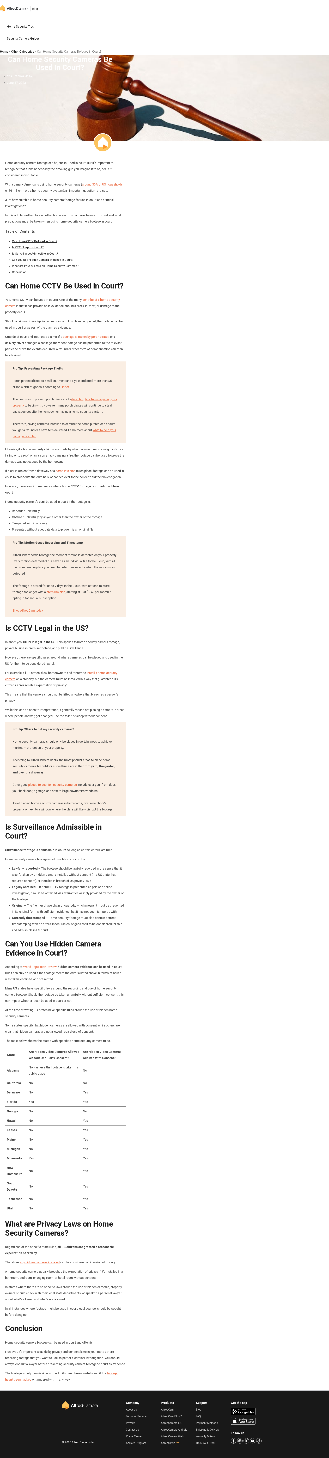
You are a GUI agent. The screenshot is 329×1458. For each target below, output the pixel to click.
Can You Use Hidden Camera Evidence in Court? (42, 259)
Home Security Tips (20, 26)
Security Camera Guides (23, 38)
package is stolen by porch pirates (86, 337)
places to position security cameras (52, 784)
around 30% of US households (102, 184)
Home (4, 51)
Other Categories (22, 51)
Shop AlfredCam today (28, 610)
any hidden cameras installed (40, 1262)
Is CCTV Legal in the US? (28, 247)
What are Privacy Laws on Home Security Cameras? (45, 266)
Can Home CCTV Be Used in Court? (34, 241)
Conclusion (19, 272)
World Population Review (40, 967)
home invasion (65, 471)
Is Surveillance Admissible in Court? (35, 253)
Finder (65, 387)
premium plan (55, 592)
